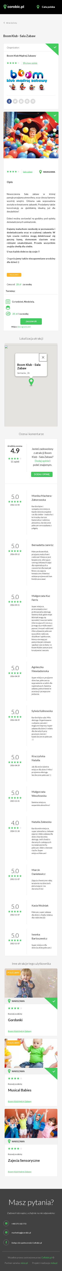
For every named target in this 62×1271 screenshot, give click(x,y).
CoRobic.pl (46, 1257)
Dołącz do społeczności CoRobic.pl (27, 1243)
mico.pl (24, 1263)
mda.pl (54, 1263)
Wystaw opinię (30, 63)
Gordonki (15, 1020)
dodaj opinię (42, 474)
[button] (31, 382)
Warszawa (49, 172)
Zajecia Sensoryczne (24, 1160)
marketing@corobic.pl (21, 1233)
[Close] (43, 357)
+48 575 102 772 (19, 1224)
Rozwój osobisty (15, 1014)
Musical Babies (19, 1090)
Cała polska (48, 6)
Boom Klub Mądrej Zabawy (21, 55)
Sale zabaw (27, 171)
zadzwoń (31, 321)
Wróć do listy (11, 23)
